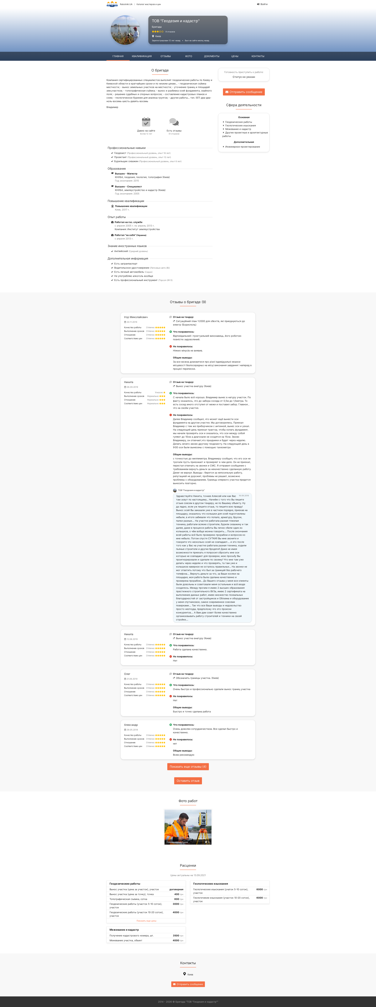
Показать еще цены (146, 920)
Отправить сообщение (246, 92)
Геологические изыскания (240, 125)
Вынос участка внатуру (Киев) (193, 386)
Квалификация (142, 56)
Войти (264, 4)
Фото (188, 56)
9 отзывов (170, 32)
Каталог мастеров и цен (149, 4)
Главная (118, 56)
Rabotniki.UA (126, 4)
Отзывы (166, 56)
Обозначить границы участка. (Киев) (197, 677)
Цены (234, 56)
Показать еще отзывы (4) (188, 766)
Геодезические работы (238, 121)
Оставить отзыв (188, 781)
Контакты (258, 56)
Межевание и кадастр (238, 129)
